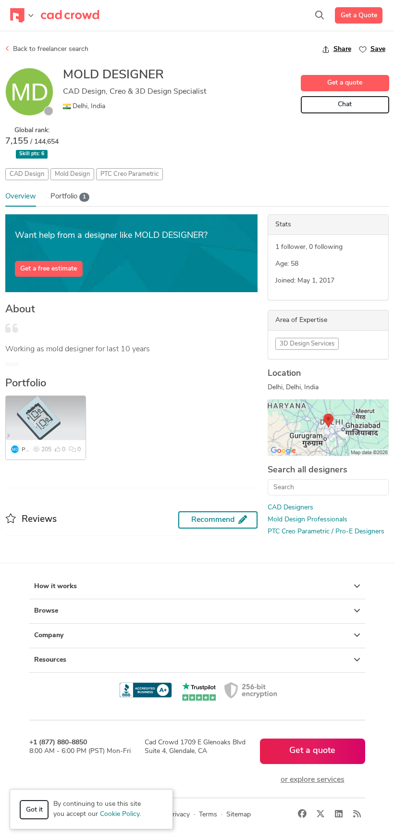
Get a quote (344, 82)
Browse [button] (46, 611)
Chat (345, 104)
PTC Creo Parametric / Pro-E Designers (326, 531)
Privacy (179, 814)
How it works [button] (55, 586)
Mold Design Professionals (307, 519)
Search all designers (307, 470)
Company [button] (48, 635)
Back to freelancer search (49, 49)
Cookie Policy (119, 814)
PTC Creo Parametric (129, 174)
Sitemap (238, 814)
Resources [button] (50, 660)
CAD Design (27, 174)
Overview (20, 196)
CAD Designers (290, 507)
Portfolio (68, 196)
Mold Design (72, 174)
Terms (208, 814)
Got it (34, 810)
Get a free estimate (48, 268)
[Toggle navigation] (22, 15)
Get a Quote (359, 15)
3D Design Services (307, 344)
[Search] (319, 15)
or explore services (313, 780)
